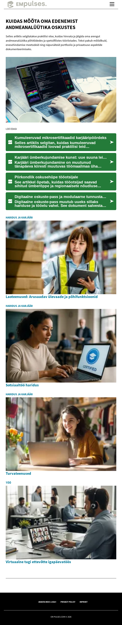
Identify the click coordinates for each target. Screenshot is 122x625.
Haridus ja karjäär (19, 217)
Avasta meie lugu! (47, 602)
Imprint (84, 602)
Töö (8, 482)
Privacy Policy (68, 602)
